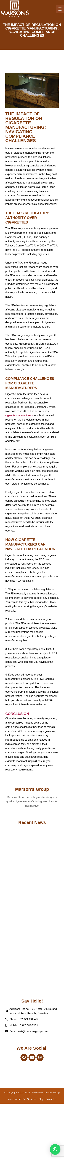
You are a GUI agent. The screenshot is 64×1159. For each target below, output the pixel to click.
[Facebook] (24, 1057)
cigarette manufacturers (19, 415)
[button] (55, 1149)
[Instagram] (40, 1057)
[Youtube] (32, 1057)
